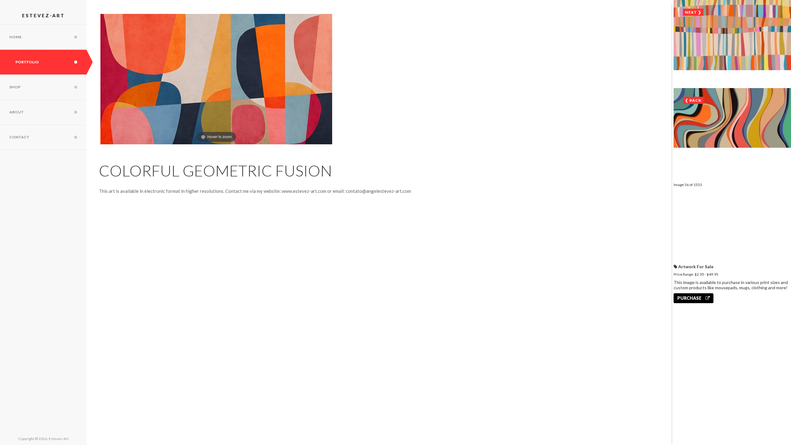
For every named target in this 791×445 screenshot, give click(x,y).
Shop (14, 87)
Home (15, 37)
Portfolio (27, 62)
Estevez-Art (43, 15)
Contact (19, 137)
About (16, 112)
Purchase (689, 298)
